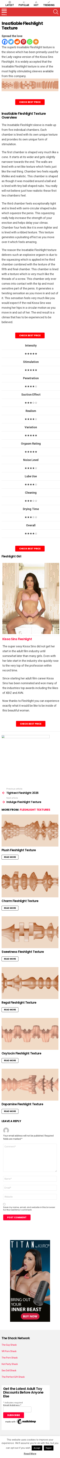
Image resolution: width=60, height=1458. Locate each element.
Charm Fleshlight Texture (20, 901)
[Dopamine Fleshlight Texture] (30, 1085)
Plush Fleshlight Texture (19, 850)
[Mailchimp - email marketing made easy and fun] (20, 1424)
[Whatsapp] (29, 42)
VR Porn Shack (9, 1351)
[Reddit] (17, 42)
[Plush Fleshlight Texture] (30, 831)
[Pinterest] (23, 42)
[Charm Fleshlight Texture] (30, 881)
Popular (24, 5)
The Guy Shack (9, 1345)
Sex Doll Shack (9, 1370)
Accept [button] (37, 1448)
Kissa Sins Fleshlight (17, 639)
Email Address (12, 1405)
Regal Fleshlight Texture (19, 1002)
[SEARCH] (55, 12)
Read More (10, 857)
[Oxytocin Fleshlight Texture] (30, 1034)
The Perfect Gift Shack (13, 1377)
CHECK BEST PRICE (30, 102)
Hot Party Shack (10, 1364)
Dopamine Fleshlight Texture (22, 1104)
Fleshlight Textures (35, 810)
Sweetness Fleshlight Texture (23, 952)
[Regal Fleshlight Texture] (30, 983)
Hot (36, 5)
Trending (49, 5)
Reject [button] (49, 1448)
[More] (36, 42)
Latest (9, 5)
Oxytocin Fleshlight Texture (21, 1053)
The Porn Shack (10, 1357)
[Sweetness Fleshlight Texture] (30, 932)
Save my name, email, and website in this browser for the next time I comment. (29, 1208)
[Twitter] (11, 42)
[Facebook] (5, 42)
